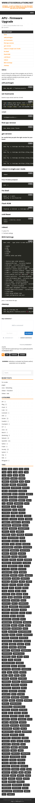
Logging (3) (14, 613)
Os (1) (13, 656)
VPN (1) (4, 778)
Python (4, 444)
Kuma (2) (5, 606)
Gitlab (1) (14, 569)
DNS (3, 415)
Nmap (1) (5, 644)
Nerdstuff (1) (28, 635)
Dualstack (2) (27, 547)
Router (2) (15, 710)
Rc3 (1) (14, 694)
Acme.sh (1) (6, 478)
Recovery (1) (15, 697)
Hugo (12, 801)
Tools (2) (5, 760)
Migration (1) (17, 622)
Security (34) (14, 725)
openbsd (22, 354)
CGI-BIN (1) (22, 509)
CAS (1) (27, 503)
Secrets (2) (6, 725)
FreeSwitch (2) (17, 563)
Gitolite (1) (22, 569)
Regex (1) (12, 700)
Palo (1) (14, 666)
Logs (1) (22, 613)
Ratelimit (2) (6, 694)
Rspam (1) (17, 713)
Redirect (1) (24, 697)
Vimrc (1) (27, 772)
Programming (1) (27, 681)
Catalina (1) (6, 506)
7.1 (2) (9, 472)
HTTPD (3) (5, 584)
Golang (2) (23, 572)
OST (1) (26, 656)
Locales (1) (6, 613)
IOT (3, 427)
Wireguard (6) (6, 788)
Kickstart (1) (6, 603)
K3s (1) (4, 597)
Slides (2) (17, 731)
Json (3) (19, 594)
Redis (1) (5, 700)
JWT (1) (25, 594)
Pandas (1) (22, 666)
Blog (3, 404)
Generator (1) (13, 566)
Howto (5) (14, 581)
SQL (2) (13, 741)
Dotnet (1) (18, 547)
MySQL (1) (5, 635)
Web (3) (4, 781)
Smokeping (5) (27, 731)
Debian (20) (20, 534)
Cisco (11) (22, 513)
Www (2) (27, 791)
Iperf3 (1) (18, 588)
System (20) (6, 750)
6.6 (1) (10, 469)
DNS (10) (22, 541)
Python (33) (16, 688)
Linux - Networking (7, 388)
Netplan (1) (14, 638)
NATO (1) (19, 635)
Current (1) (20, 531)
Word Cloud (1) (7, 791)
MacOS (4, 432)
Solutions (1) (16, 738)
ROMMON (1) (6, 710)
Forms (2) (12, 560)
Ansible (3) (5, 481)
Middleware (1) (7, 622)
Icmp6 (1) (5, 588)
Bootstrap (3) (23, 497)
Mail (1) (13, 616)
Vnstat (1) (21, 775)
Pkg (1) (23, 675)
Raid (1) (24, 688)
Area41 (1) (5, 484)
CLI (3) (13, 516)
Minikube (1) (6, 625)
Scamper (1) (6, 719)
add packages (8, 37)
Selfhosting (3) (7, 728)
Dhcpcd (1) (29, 534)
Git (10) (27, 566)
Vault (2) (14, 772)
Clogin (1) (27, 516)
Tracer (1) (13, 760)
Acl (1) (15, 475)
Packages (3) (6, 666)
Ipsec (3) (25, 588)
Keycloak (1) (15, 600)
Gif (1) (20, 566)
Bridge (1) (21, 500)
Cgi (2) (14, 509)
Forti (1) (20, 560)
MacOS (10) (5, 616)
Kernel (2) (26, 597)
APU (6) (27, 481)
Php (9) (16, 672)
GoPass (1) (14, 575)
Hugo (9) (20, 584)
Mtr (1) (25, 628)
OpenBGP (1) (6, 650)
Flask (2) (14, 556)
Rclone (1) (21, 694)
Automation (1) (16, 488)
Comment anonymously (26, 337)
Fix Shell (6, 51)
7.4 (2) (26, 472)
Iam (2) (27, 584)
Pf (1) (4, 672)
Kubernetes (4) (23, 603)
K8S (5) (10, 597)
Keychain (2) (6, 600)
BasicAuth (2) (13, 491)
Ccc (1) (13, 506)
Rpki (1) (5, 713)
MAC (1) (29, 613)
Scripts (3, 446)
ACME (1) (22, 475)
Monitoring (5, 435)
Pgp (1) (10, 672)
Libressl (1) (15, 610)
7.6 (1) (9, 475)
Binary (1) (29, 494)
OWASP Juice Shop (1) (8, 663)
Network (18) (23, 638)
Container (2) (6, 525)
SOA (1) (22, 735)
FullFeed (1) (26, 563)
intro (5, 34)
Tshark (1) (13, 763)
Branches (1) (13, 500)
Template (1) (15, 753)
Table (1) (13, 750)
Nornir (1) (13, 644)
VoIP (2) (28, 775)
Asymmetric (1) (22, 484)
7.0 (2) (4, 472)
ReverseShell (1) (7, 706)
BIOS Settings (8, 62)
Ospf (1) (20, 656)
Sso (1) (23, 744)
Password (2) (16, 669)
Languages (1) (14, 606)
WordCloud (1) (18, 791)
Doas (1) (18, 544)
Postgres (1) (22, 678)
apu (7, 354)
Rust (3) (21, 716)
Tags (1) (20, 750)
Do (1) (12, 544)
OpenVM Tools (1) (19, 653)
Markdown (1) (7, 619)
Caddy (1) (9, 503)
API (3, 401)
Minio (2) (14, 625)
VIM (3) (21, 772)
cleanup (6, 65)
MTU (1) (5, 631)
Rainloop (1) (13, 691)
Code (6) (21, 519)
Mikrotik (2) (27, 622)
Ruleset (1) (14, 716)
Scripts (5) (23, 722)
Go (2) (15, 572)
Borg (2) (5, 500)
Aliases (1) (14, 478)
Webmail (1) (20, 781)
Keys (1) (23, 600)
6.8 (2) (21, 469)
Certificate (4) (7, 509)
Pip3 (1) (17, 675)
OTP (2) (10, 660)
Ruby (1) (24, 713)
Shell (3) (23, 728)
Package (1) (19, 663)
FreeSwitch (5, 424)
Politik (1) (13, 678)
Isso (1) (18, 591)
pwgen (3, 385)
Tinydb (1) (5, 757)
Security (4, 449)
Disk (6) (22, 538)
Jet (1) (23, 591)
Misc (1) (28, 625)
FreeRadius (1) (6, 563)
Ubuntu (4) (24, 766)
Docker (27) (26, 544)
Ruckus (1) (5, 716)
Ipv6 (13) (11, 591)
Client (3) (19, 516)
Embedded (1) (14, 550)
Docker (4, 418)
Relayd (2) (19, 700)
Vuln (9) (19, 778)
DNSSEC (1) (5, 544)
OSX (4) (4, 660)
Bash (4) (5, 491)
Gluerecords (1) (7, 572)
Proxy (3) (23, 685)
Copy (30, 87)
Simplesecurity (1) (8, 731)
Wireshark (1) (16, 788)
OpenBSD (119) (15, 650)
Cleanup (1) (6, 516)
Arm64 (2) (12, 484)
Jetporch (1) (6, 594)
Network (4, 438)
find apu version (9, 43)
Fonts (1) (5, 560)
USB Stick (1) (6, 772)
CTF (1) (12, 531)
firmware (14, 354)
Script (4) (5, 722)
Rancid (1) (22, 691)
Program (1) (16, 681)
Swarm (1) (14, 747)
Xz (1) (4, 794)
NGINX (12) (27, 641)
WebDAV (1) (12, 781)
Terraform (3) (25, 753)
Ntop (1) (5, 647)
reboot (6, 60)
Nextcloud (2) (18, 641)
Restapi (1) (5, 703)
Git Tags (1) (6, 569)
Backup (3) (26, 488)
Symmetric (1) (23, 747)
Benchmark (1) (7, 494)
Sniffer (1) (5, 735)
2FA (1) (4, 469)
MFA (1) (23, 619)
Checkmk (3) (6, 513)
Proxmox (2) (15, 685)
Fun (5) (4, 566)
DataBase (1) (6, 534)
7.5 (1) (4, 475)
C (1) (4, 503)
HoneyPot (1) (25, 578)
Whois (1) (26, 785)
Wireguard (4, 460)
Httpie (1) (12, 584)
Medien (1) (16, 619)
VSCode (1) (12, 778)
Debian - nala (5, 393)
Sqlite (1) (20, 741)
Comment (4, 413)
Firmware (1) (6, 556)
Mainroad (18, 801)
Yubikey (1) (11, 794)
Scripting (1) (13, 722)
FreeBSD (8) (28, 560)
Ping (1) (5, 675)
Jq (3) (13, 594)
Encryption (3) (25, 550)
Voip (3, 455)
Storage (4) (6, 747)
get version (7, 46)
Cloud (3, 407)
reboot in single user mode (12, 48)
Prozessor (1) (6, 688)
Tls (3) (23, 757)
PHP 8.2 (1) (23, 672)
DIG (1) (4, 538)
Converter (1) (17, 525)
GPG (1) (21, 575)
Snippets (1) (14, 735)
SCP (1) (30, 719)
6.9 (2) (26, 469)
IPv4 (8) (4, 591)
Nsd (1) (27, 644)
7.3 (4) (20, 472)
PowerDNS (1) (6, 681)
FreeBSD (4, 421)
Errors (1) (5, 553)
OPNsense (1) (6, 656)
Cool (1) (25, 525)
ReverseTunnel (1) (19, 706)
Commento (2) (16, 522)
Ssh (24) (27, 741)
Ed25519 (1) (5, 550)
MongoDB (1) (6, 628)
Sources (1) (6, 741)
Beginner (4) (22, 491)
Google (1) (6, 575)
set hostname (8, 40)
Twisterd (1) (15, 766)
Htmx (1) (29, 581)
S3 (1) (27, 716)
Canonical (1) (19, 503)
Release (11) (28, 700)
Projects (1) (6, 685)
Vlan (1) (13, 775)
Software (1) (6, 738)
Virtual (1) (6, 775)
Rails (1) (5, 691)
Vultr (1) (26, 778)
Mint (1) (21, 625)
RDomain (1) (6, 697)
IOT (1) (11, 588)
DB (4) (13, 534)
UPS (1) (23, 769)
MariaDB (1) (20, 616)
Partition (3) (6, 669)
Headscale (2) (6, 578)
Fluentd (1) (22, 556)
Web (3, 458)
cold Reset (7, 57)
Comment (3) (6, 522)
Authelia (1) (6, 488)
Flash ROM (7, 54)
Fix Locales (5, 382)
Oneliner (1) (21, 647)
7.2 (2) (15, 472)
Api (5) (21, 481)
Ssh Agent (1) (6, 744)
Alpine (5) (22, 478)
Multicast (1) (12, 631)
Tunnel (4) (21, 763)
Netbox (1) (5, 638)
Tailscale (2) (6, 753)
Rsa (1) (10, 713)
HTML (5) (22, 581)
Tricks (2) (5, 763)
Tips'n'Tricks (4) (15, 757)
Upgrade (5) (15, 769)
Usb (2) (29, 769)
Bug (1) (29, 500)
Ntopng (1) (13, 647)
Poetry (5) (5, 678)
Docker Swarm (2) (8, 547)
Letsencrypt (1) (24, 606)
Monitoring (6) (16, 628)
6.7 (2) (15, 469)
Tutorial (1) (6, 766)
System (4, 452)
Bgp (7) (15, 494)
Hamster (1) (28, 575)
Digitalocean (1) (13, 538)
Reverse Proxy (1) (16, 703)
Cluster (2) (13, 519)
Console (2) (25, 522)
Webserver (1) (6, 785)
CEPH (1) (20, 506)
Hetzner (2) (15, 578)
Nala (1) (12, 635)
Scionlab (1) (22, 719)
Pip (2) (10, 675)
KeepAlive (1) (17, 597)
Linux (3, 430)
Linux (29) (23, 610)
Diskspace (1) (6, 541)
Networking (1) (7, 641)
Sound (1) (25, 738)
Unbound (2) (6, 769)
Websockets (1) (17, 785)
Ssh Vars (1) (15, 744)
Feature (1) (22, 553)
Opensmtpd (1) (26, 650)
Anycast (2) (14, 481)
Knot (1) (14, 603)
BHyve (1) (21, 494)
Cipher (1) (14, 513)
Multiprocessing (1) (24, 631)
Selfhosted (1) (25, 725)
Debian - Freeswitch (7, 390)
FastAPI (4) (13, 553)
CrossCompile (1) (23, 528)
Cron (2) (5, 528)
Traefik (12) (21, 760)
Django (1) (15, 541)
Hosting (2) (6, 581)
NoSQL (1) (20, 644)
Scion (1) (13, 719)
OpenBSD (5, 27)
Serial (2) (16, 728)
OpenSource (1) (7, 653)
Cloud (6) (5, 519)
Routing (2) (23, 710)
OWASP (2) (17, 660)
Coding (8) (29, 519)
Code (3, 410)
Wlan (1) (25, 788)
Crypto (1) (5, 531)
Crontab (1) (13, 528)
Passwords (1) (26, 669)
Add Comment (28, 333)
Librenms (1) (6, 610)
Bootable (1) (13, 497)
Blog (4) (5, 497)
